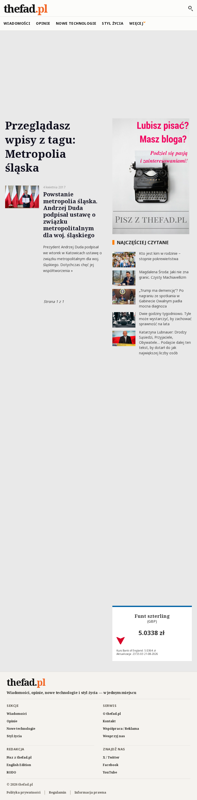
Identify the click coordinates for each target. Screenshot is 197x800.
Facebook (111, 765)
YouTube (110, 772)
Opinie (43, 23)
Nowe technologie (76, 23)
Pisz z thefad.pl (19, 757)
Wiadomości (17, 23)
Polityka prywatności (24, 792)
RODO (11, 772)
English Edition (19, 765)
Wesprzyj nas (114, 736)
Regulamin (57, 792)
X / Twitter (111, 757)
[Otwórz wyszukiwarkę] (188, 8)
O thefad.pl (112, 713)
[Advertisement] (98, 69)
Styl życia (112, 23)
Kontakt (109, 721)
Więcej (136, 23)
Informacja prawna (90, 792)
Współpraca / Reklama (121, 728)
